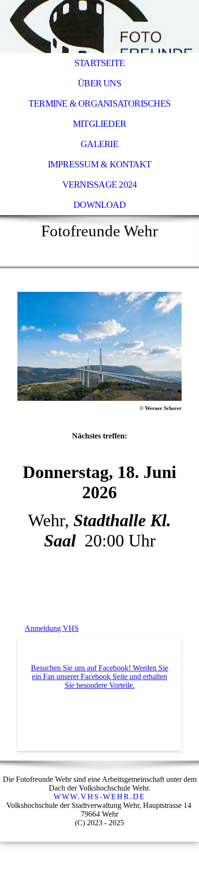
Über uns (99, 83)
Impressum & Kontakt (99, 164)
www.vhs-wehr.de (99, 796)
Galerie (99, 144)
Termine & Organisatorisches (99, 103)
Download (99, 205)
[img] (99, 26)
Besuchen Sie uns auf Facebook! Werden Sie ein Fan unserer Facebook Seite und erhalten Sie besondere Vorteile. (99, 676)
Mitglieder (99, 124)
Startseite (99, 63)
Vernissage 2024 (99, 184)
